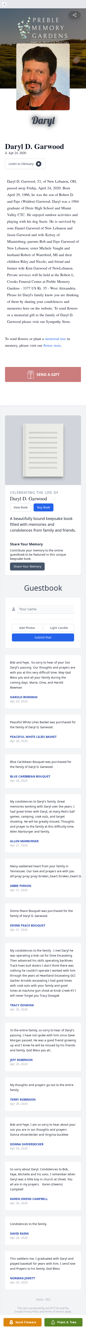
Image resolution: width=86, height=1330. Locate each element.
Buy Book (43, 507)
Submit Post (43, 637)
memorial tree (55, 338)
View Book (21, 507)
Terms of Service (54, 1311)
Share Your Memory (27, 566)
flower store (52, 345)
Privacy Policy (31, 1311)
